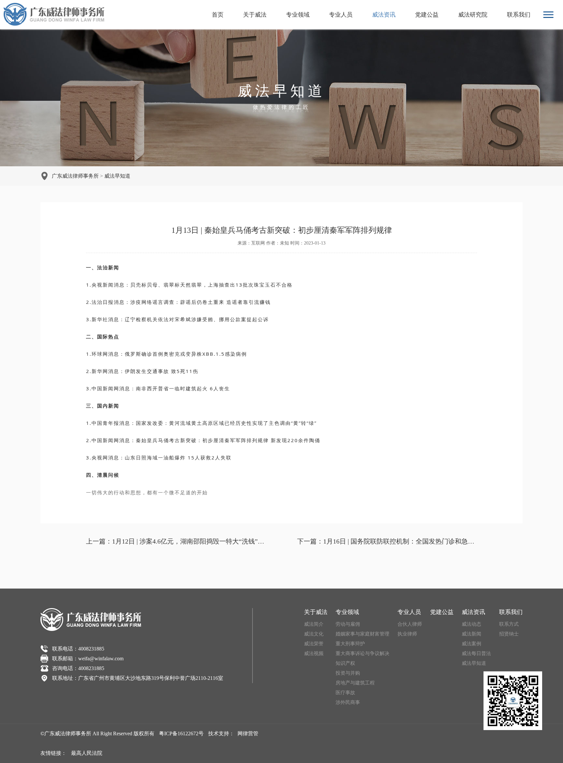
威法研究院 (472, 14)
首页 (218, 14)
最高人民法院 (86, 753)
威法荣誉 (314, 643)
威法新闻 (471, 633)
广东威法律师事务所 (75, 176)
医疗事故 (345, 692)
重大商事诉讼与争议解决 (362, 653)
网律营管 (248, 733)
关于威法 (255, 14)
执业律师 (407, 633)
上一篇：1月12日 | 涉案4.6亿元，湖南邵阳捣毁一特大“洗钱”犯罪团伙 (176, 541)
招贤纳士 (509, 633)
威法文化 (314, 633)
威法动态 (471, 624)
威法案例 (471, 643)
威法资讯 (384, 14)
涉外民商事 (348, 702)
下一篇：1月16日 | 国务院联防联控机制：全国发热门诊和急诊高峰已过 (387, 541)
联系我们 (518, 14)
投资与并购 (348, 673)
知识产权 (345, 663)
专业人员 (341, 14)
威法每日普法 (476, 653)
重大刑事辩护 (350, 643)
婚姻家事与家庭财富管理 (362, 633)
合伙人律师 (409, 624)
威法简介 (314, 624)
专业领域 (298, 14)
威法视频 (314, 653)
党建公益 (427, 14)
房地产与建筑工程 (355, 682)
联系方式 (509, 624)
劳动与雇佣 (348, 624)
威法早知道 (117, 176)
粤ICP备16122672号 (181, 733)
